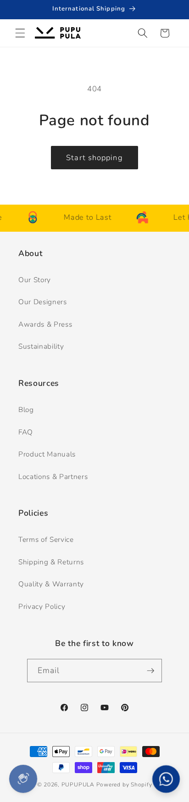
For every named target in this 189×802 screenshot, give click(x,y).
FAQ (25, 432)
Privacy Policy (41, 606)
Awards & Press (45, 324)
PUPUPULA (77, 784)
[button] (20, 33)
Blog (26, 409)
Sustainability (41, 346)
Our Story (34, 279)
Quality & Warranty (51, 584)
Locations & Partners (53, 476)
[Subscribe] (150, 671)
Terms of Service (46, 539)
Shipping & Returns (51, 562)
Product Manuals (47, 454)
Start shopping (94, 157)
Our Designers (42, 301)
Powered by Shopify (124, 784)
